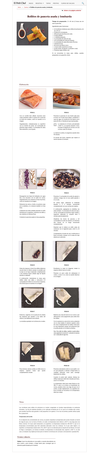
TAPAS (48, 3)
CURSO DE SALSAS (67, 3)
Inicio (31, 3)
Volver (72, 10)
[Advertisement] (49, 69)
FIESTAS (56, 3)
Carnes (26, 7)
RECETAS (39, 3)
